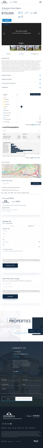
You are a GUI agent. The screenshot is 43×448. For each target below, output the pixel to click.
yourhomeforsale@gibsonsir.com (21, 354)
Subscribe (10, 296)
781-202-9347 (6, 207)
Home (2, 192)
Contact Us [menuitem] (32, 428)
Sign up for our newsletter (23, 398)
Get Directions (36, 183)
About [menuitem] (26, 428)
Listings (5, 192)
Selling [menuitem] (14, 428)
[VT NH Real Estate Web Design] (36, 441)
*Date (3, 239)
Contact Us (19, 330)
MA (8, 192)
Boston (15, 192)
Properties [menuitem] (4, 428)
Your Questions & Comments (8, 249)
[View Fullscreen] (3, 169)
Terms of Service (27, 268)
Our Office (15, 371)
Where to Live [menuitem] (20, 428)
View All (32, 330)
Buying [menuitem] (9, 428)
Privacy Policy (21, 268)
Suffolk (11, 192)
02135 (19, 192)
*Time (3, 244)
